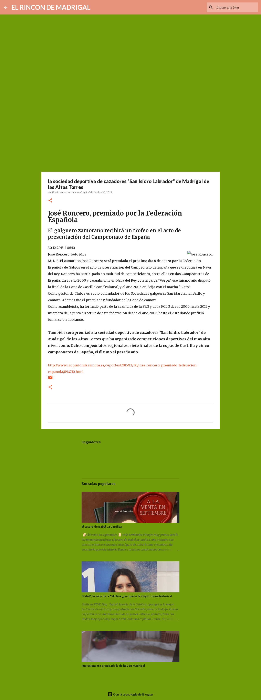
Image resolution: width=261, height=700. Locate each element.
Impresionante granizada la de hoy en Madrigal (113, 665)
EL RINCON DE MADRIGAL (50, 7)
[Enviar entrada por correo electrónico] (50, 378)
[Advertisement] (130, 139)
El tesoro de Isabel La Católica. (102, 526)
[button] (50, 200)
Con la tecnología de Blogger (133, 694)
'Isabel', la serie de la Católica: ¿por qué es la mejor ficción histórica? (127, 596)
